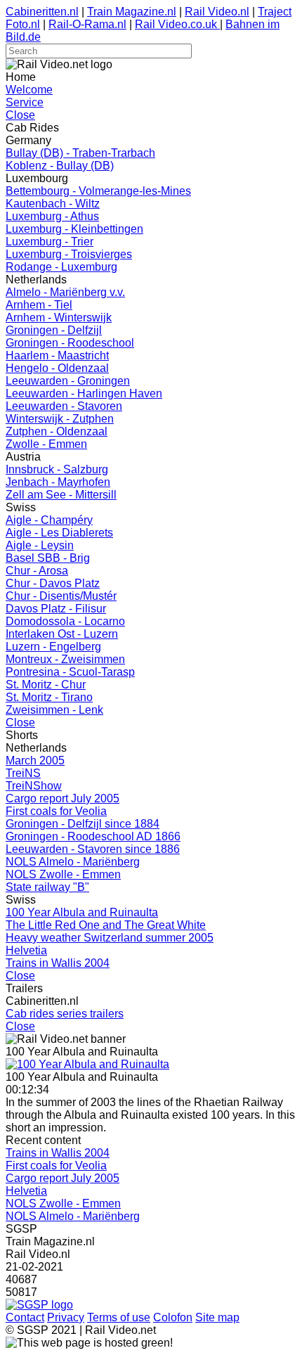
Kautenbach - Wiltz (53, 204)
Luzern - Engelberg (53, 647)
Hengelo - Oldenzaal (57, 368)
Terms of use (118, 1317)
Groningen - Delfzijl (54, 330)
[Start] (87, 1064)
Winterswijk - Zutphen (60, 419)
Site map (217, 1317)
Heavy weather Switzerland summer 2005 (110, 938)
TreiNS (23, 773)
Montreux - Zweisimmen (65, 659)
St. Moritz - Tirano (49, 697)
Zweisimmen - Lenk (54, 710)
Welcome (29, 90)
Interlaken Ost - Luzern (62, 634)
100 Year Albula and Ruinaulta (82, 912)
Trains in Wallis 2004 (58, 963)
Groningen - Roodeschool (70, 343)
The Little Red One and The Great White (106, 925)
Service (25, 102)
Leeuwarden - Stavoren (64, 406)
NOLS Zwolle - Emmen (63, 874)
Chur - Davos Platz (53, 583)
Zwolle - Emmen (46, 444)
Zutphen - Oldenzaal (56, 431)
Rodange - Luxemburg (61, 267)
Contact (25, 1317)
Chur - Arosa (37, 571)
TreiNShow (34, 786)
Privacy (65, 1317)
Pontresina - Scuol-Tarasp (70, 672)
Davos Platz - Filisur (56, 609)
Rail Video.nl (217, 12)
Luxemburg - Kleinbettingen (74, 229)
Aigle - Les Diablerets (59, 533)
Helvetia (26, 950)
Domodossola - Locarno (65, 621)
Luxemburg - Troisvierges (69, 254)
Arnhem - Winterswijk (59, 317)
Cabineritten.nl (42, 12)
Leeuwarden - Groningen (68, 381)
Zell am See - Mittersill (61, 495)
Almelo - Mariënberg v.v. (65, 292)
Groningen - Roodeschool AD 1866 (93, 836)
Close (20, 115)
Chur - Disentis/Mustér (61, 596)
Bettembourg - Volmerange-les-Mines (98, 191)
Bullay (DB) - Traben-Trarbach (80, 153)
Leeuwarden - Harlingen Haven (84, 393)
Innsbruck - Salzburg (57, 469)
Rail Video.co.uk (177, 24)
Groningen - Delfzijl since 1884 (82, 824)
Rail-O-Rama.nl (87, 24)
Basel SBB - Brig (48, 558)
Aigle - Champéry (49, 520)
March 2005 (35, 760)
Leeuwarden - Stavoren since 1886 (93, 849)
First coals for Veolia (56, 811)
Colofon (172, 1317)
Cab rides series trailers (65, 1014)
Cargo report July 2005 (62, 798)
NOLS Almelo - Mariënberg (73, 862)
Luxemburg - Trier (49, 242)
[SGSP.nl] (39, 1305)
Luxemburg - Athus (52, 216)
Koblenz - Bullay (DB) (60, 166)
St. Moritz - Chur (46, 685)
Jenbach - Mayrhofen (58, 482)
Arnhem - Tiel (39, 305)
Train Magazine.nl (131, 12)
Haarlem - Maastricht (57, 355)
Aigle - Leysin (40, 545)
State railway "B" (47, 887)
